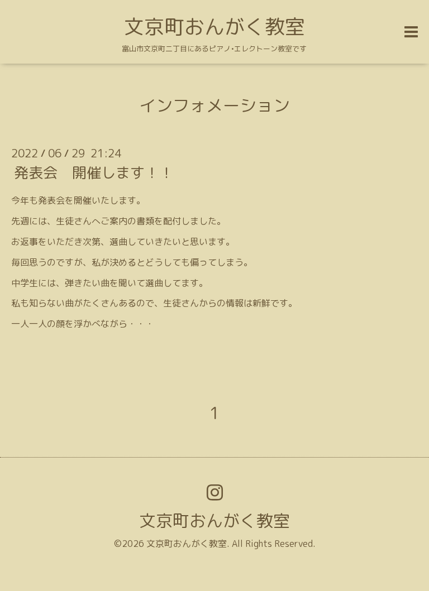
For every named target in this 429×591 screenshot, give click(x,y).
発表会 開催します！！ (94, 172)
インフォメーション (214, 105)
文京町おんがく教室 (214, 26)
